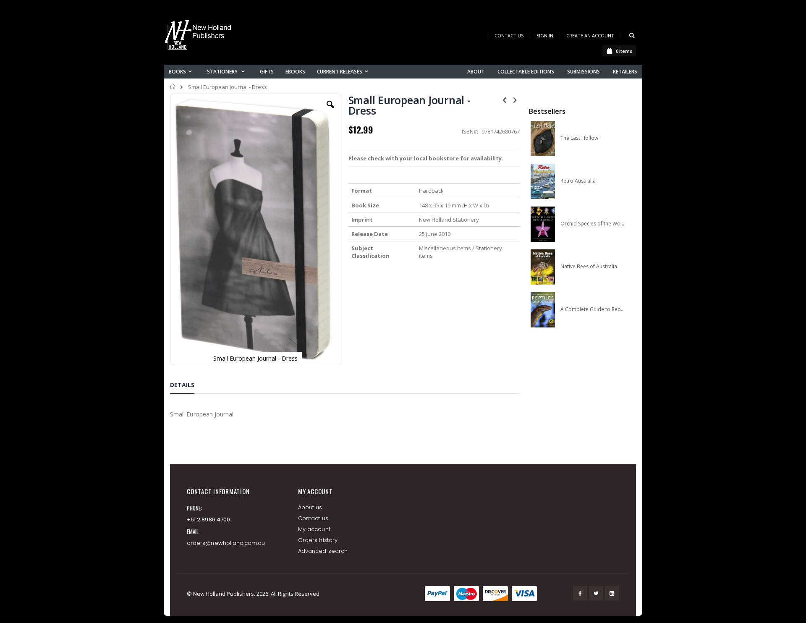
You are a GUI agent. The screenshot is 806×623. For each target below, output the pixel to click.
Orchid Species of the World (592, 223)
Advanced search (323, 551)
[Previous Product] (504, 99)
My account (314, 529)
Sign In (544, 35)
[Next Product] (515, 99)
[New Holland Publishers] (199, 36)
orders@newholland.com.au (226, 543)
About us (310, 507)
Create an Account (590, 35)
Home (173, 86)
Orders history (318, 540)
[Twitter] (596, 593)
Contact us (313, 518)
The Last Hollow (579, 138)
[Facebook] (580, 593)
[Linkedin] (612, 593)
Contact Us (509, 35)
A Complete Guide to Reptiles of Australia (592, 309)
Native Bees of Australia (588, 266)
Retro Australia (578, 181)
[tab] (188, 386)
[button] (330, 111)
